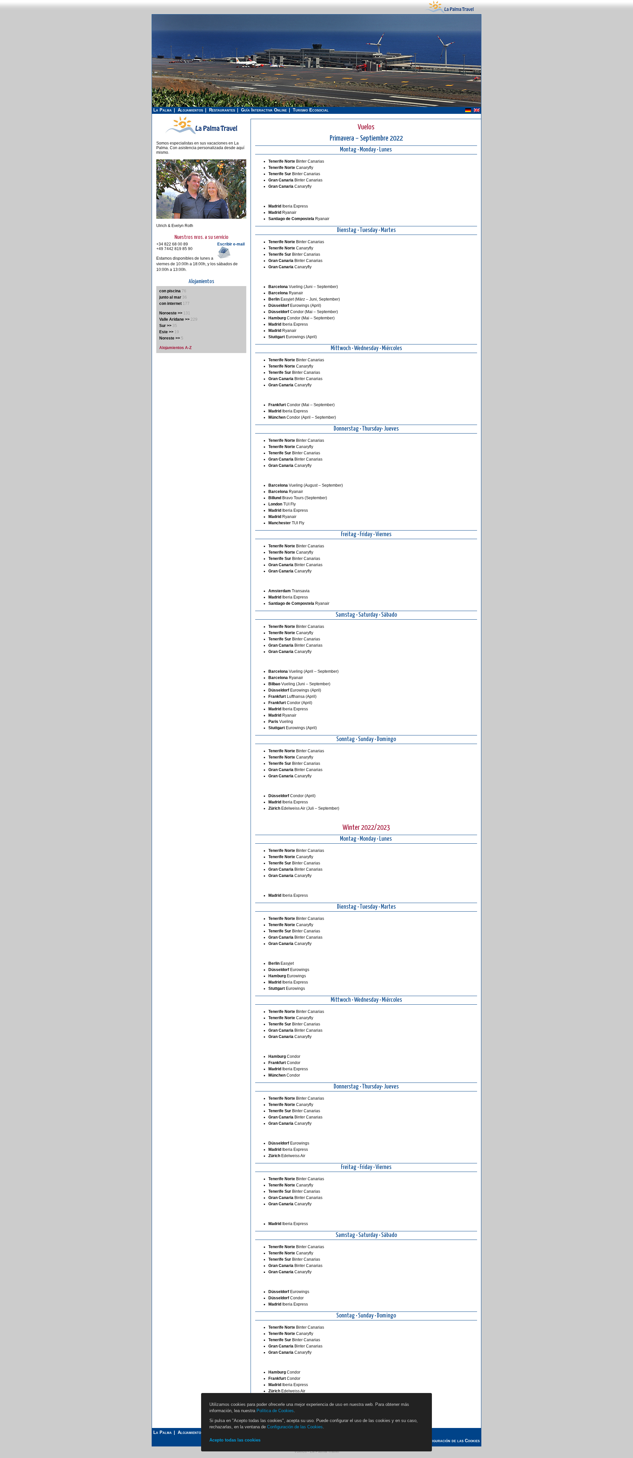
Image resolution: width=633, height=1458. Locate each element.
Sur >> (165, 325)
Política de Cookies (275, 1410)
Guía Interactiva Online (264, 110)
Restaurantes (222, 110)
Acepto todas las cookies (234, 1440)
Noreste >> (169, 338)
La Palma (162, 110)
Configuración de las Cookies (295, 1426)
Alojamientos (190, 110)
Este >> (166, 332)
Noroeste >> (170, 313)
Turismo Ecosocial (311, 110)
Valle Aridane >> (174, 319)
